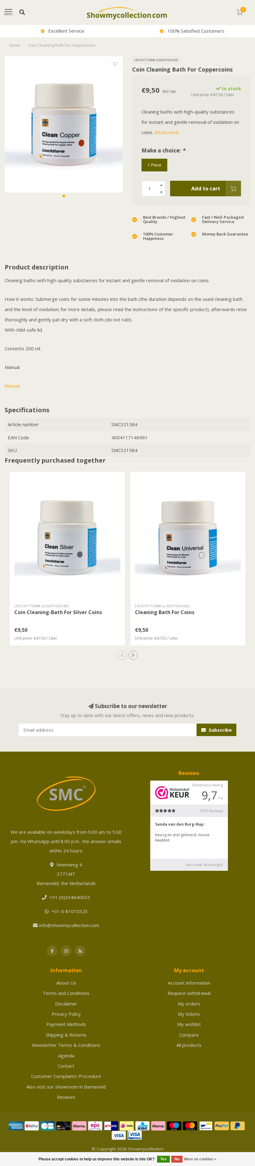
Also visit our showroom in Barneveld (66, 1087)
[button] (64, 196)
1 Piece (154, 165)
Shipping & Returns (66, 1035)
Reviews (66, 1097)
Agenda (66, 1055)
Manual (12, 386)
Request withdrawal (189, 993)
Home (15, 45)
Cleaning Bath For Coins (164, 612)
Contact (66, 1066)
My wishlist (189, 1024)
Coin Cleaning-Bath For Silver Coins (58, 612)
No (176, 1159)
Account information (189, 983)
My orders (189, 1003)
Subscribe (219, 730)
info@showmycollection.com (69, 925)
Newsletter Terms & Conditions (66, 1045)
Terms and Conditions (66, 993)
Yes (163, 1159)
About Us (66, 983)
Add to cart (205, 188)
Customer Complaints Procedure (66, 1076)
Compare (189, 1035)
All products (189, 1045)
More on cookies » (200, 1159)
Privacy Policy (66, 1014)
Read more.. (167, 132)
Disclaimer (66, 1003)
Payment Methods (66, 1024)
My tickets (189, 1014)
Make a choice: (163, 150)
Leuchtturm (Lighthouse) (156, 60)
